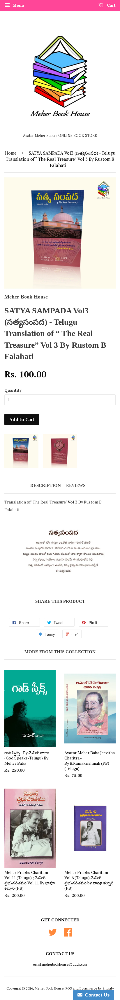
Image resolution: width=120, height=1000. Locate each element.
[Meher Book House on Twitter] (52, 934)
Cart (111, 5)
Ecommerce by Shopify (97, 988)
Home (11, 153)
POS (69, 988)
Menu (17, 5)
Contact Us (96, 994)
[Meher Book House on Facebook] (67, 934)
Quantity (13, 390)
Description (45, 485)
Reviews (75, 485)
